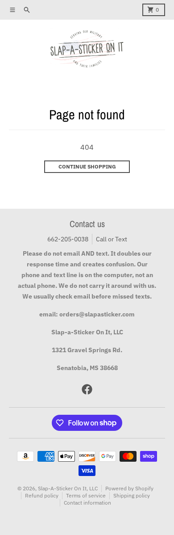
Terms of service (86, 495)
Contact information (87, 502)
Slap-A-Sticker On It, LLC (68, 488)
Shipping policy (131, 495)
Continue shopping (87, 166)
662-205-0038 (67, 239)
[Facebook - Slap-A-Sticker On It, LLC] (87, 389)
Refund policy (41, 495)
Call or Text (111, 239)
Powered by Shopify (129, 488)
